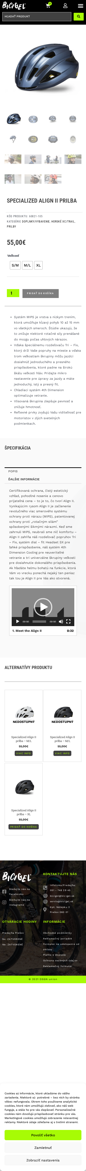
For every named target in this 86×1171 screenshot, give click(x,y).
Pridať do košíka (40, 293)
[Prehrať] (17, 621)
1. (27, 631)
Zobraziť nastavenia (43, 1160)
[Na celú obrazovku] (68, 621)
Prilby (11, 226)
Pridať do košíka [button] (23, 827)
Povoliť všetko (43, 1135)
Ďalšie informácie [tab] (24, 479)
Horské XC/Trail (63, 221)
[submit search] (79, 17)
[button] (80, 5)
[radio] (15, 265)
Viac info (23, 753)
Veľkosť (13, 255)
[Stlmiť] (61, 621)
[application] (43, 607)
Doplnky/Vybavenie (36, 221)
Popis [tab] (13, 471)
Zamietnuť (43, 1148)
